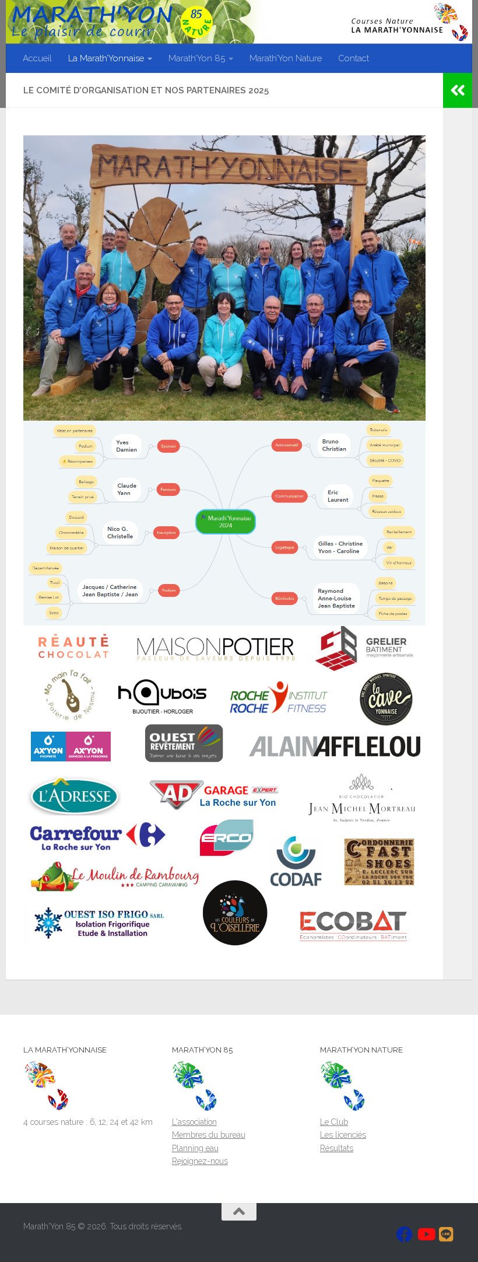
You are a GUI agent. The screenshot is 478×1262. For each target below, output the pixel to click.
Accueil (37, 58)
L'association (194, 1122)
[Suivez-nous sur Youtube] (425, 1234)
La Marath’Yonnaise (106, 58)
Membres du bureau (208, 1134)
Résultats (336, 1148)
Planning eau (195, 1148)
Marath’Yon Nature (285, 58)
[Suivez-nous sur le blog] (446, 1234)
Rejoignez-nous (200, 1161)
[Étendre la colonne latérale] (457, 90)
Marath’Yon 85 (196, 58)
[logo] (46, 1108)
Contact (353, 58)
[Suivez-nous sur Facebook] (404, 1234)
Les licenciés (343, 1134)
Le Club (334, 1122)
